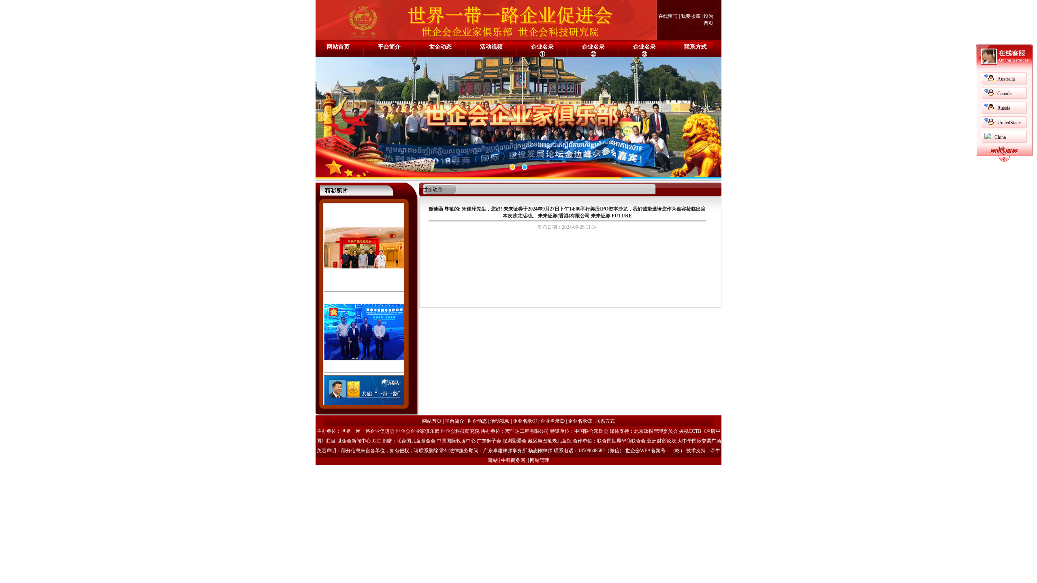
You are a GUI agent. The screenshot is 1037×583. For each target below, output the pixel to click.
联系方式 (695, 47)
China (1000, 137)
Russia (1003, 108)
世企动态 (440, 47)
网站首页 (338, 47)
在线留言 (668, 16)
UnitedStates (1009, 123)
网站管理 (539, 460)
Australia (1006, 79)
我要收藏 (690, 16)
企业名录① (542, 50)
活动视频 (491, 47)
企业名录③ (644, 50)
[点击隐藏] (1004, 160)
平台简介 (389, 47)
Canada (1004, 93)
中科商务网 (513, 460)
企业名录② (593, 50)
